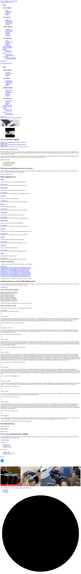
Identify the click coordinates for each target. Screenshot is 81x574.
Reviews (5, 48)
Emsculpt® (8, 12)
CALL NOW (5, 56)
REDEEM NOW (4, 143)
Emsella (7, 14)
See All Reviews (4, 310)
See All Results (4, 266)
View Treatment (4, 184)
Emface (7, 10)
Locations (5, 49)
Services (4, 5)
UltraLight (8, 24)
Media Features (9, 54)
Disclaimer (5, 491)
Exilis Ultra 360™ (9, 23)
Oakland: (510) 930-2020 (11, 57)
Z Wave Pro (8, 35)
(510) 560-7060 (6, 452)
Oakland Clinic (9, 50)
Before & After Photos (7, 47)
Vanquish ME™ (9, 22)
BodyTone (8, 13)
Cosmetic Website (18, 487)
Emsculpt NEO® (9, 11)
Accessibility (5, 489)
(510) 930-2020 (6, 444)
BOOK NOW (3, 61)
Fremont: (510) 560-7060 (11, 58)
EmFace (2, 179)
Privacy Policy (6, 492)
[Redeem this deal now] (13, 142)
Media (4, 53)
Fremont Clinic (9, 52)
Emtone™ (8, 29)
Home (4, 4)
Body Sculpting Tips (10, 55)
